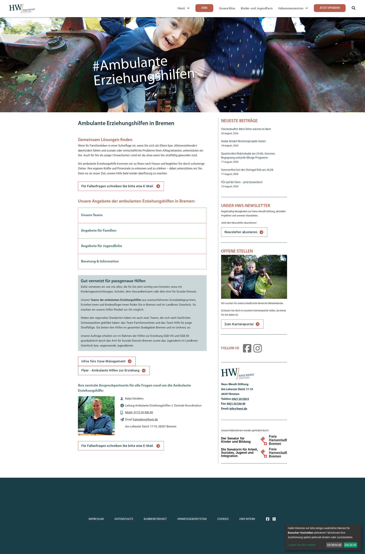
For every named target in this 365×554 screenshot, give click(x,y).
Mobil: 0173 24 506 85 (139, 412)
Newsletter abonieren (241, 232)
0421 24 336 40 (236, 404)
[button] (142, 215)
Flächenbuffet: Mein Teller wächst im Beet (246, 129)
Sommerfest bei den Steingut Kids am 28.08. (247, 170)
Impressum (96, 519)
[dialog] (323, 537)
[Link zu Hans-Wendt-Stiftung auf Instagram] (258, 348)
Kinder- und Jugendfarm (257, 8)
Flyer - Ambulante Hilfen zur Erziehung (110, 370)
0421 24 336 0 (240, 399)
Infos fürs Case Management (103, 361)
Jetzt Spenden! (330, 8)
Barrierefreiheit (155, 519)
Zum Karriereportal (239, 324)
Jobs (204, 8)
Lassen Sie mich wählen (302, 544)
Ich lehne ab (334, 544)
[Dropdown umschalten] (188, 8)
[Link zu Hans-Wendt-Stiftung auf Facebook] (248, 348)
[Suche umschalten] (353, 8)
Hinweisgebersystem (192, 519)
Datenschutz (123, 519)
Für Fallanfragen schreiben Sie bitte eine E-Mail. (117, 186)
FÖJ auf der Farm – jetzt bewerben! (241, 182)
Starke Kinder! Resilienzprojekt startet (243, 141)
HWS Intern (247, 519)
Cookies (223, 519)
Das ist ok (350, 544)
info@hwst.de (238, 408)
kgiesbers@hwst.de (145, 419)
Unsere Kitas (227, 8)
